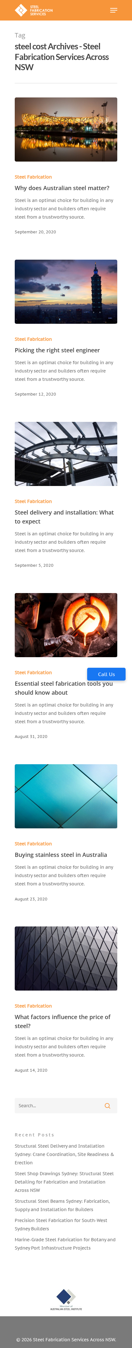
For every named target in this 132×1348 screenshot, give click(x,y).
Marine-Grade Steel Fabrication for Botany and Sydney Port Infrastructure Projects (65, 1244)
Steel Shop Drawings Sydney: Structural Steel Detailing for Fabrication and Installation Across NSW (64, 1182)
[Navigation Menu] (113, 10)
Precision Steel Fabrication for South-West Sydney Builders (61, 1225)
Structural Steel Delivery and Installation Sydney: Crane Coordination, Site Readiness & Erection (64, 1154)
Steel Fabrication (33, 177)
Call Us (106, 674)
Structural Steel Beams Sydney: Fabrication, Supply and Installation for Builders (62, 1205)
